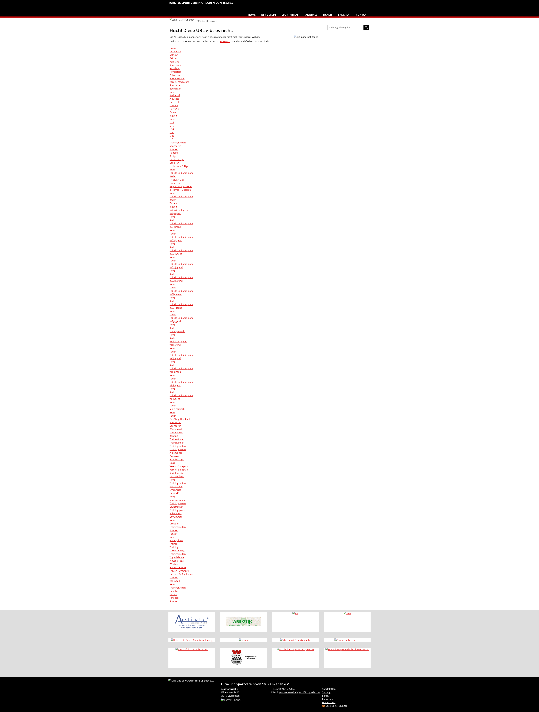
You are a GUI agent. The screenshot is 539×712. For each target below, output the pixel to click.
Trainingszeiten (178, 142)
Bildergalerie (176, 540)
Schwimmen (344, 4)
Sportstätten (176, 65)
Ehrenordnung (177, 78)
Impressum (328, 699)
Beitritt (173, 58)
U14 (172, 129)
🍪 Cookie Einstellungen (335, 705)
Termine (174, 105)
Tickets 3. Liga (177, 159)
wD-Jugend (175, 371)
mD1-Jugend (176, 267)
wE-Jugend (175, 385)
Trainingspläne (177, 510)
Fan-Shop (175, 68)
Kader (173, 176)
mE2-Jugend (176, 307)
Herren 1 (174, 102)
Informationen (177, 500)
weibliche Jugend (178, 341)
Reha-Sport (338, 4)
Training (174, 547)
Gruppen (174, 523)
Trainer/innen (177, 439)
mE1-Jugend (176, 294)
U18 (172, 122)
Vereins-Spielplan (179, 466)
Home (252, 14)
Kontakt (362, 14)
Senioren (174, 162)
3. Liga (173, 156)
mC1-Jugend (176, 240)
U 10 (172, 135)
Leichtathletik (326, 4)
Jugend (173, 115)
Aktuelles (174, 98)
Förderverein (176, 429)
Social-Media (176, 473)
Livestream (175, 183)
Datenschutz (328, 702)
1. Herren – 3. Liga (179, 166)
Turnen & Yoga (350, 4)
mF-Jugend (175, 321)
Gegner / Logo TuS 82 (181, 186)
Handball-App (177, 459)
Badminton (368, 4)
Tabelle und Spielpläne (181, 172)
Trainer (173, 543)
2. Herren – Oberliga (180, 189)
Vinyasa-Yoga (177, 560)
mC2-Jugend (176, 253)
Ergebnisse (175, 489)
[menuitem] (315, 4)
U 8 (171, 139)
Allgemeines (176, 452)
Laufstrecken (176, 506)
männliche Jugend (179, 210)
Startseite (225, 41)
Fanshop (344, 14)
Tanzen (356, 4)
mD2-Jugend (176, 280)
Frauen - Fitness (178, 567)
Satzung (174, 54)
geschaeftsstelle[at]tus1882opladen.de (299, 692)
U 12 (172, 132)
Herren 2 (174, 108)
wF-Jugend (175, 398)
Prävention (175, 75)
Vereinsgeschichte (179, 81)
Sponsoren (175, 146)
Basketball (315, 4)
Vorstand (174, 61)
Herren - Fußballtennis (181, 574)
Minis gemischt (177, 331)
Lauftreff (332, 4)
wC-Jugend (175, 358)
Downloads (175, 456)
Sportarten (290, 14)
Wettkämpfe (176, 486)
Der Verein (268, 14)
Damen (173, 112)
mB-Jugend (175, 226)
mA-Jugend (175, 213)
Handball (320, 4)
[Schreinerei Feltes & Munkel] (295, 640)
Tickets (328, 14)
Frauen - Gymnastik (180, 570)
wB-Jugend (175, 344)
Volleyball (362, 4)
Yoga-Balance (177, 557)
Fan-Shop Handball (180, 419)
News (172, 92)
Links (172, 462)
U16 (172, 125)
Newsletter (175, 71)
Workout (174, 564)
